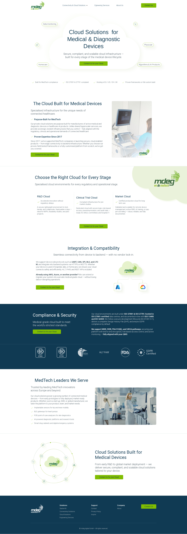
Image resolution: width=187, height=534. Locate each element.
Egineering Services (102, 5)
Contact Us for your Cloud (93, 63)
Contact (94, 508)
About (119, 508)
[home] (38, 5)
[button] (75, 5)
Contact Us (149, 5)
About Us (119, 5)
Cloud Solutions (65, 514)
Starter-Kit (63, 508)
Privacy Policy (96, 511)
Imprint (93, 514)
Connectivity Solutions (67, 511)
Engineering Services (67, 517)
